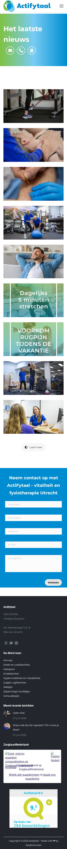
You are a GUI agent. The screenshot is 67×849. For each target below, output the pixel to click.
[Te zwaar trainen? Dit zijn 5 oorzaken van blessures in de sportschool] (33, 378)
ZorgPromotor (33, 845)
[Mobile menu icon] (61, 6)
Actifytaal (10, 767)
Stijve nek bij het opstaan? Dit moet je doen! (36, 727)
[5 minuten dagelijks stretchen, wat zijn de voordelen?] (33, 300)
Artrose (7, 660)
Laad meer (36, 447)
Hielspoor (9, 669)
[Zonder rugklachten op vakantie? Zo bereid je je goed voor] (33, 339)
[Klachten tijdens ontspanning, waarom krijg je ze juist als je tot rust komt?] (33, 261)
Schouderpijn (11, 695)
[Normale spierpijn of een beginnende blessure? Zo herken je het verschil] (33, 223)
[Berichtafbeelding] (6, 714)
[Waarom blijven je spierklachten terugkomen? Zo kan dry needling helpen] (33, 184)
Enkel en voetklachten (16, 664)
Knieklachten (11, 673)
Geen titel (19, 712)
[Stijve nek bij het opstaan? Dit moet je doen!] (33, 145)
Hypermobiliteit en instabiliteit (21, 678)
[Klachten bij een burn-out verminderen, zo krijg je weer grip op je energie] (33, 417)
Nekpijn (8, 687)
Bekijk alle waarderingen (24, 774)
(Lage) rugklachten (14, 682)
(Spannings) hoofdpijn (16, 691)
